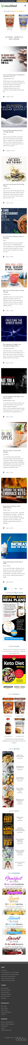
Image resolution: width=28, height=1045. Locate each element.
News (12, 78)
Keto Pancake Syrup (8, 736)
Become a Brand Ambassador (7, 1024)
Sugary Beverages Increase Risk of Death (13, 562)
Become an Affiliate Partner (7, 1022)
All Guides (3, 998)
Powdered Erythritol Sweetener (8, 980)
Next (16, 588)
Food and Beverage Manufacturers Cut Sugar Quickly (13, 131)
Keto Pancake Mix (8, 716)
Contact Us (3, 1014)
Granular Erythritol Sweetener (8, 978)
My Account (4, 1006)
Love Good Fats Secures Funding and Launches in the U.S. (13, 75)
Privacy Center (4, 1008)
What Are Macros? (5, 992)
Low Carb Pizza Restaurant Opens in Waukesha (13, 237)
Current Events (6, 78)
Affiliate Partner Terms (6, 1030)
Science (8, 565)
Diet (4, 454)
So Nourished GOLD (20, 736)
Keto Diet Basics (4, 988)
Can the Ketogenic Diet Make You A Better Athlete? (13, 397)
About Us (3, 1028)
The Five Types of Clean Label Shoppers (12, 451)
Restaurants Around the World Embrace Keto (11, 506)
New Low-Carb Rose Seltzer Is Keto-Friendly (13, 291)
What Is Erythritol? (5, 996)
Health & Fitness (7, 400)
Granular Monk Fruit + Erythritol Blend (10, 972)
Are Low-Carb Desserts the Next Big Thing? (13, 185)
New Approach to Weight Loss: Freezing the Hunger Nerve (12, 345)
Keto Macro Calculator (6, 994)
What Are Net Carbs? (5, 990)
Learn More (22, 1)
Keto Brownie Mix (19, 716)
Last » (21, 588)
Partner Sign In (4, 1026)
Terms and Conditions (6, 1012)
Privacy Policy (4, 1010)
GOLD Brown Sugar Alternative (8, 976)
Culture (5, 188)
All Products (4, 970)
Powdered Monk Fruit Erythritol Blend (9, 974)
